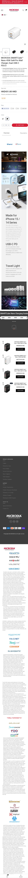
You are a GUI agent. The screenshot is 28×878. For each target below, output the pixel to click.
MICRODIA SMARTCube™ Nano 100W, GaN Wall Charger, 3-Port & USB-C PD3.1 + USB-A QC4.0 (20, 356)
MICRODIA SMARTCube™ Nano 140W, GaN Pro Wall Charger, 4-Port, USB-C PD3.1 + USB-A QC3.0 (20, 370)
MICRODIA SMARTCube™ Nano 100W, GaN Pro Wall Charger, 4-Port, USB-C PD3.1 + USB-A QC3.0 (20, 342)
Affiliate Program (7, 495)
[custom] (11, 521)
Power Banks (6, 468)
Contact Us (5, 508)
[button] (27, 52)
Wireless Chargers (7, 479)
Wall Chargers (6, 476)
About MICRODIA (7, 505)
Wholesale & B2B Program (9, 498)
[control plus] (9, 125)
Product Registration (8, 487)
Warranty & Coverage (8, 492)
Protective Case (7, 466)
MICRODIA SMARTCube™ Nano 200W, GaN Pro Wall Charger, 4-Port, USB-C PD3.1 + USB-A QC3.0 (20, 384)
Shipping (3, 94)
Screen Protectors (7, 471)
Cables (4, 463)
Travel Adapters (6, 474)
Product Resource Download (10, 490)
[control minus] (3, 125)
